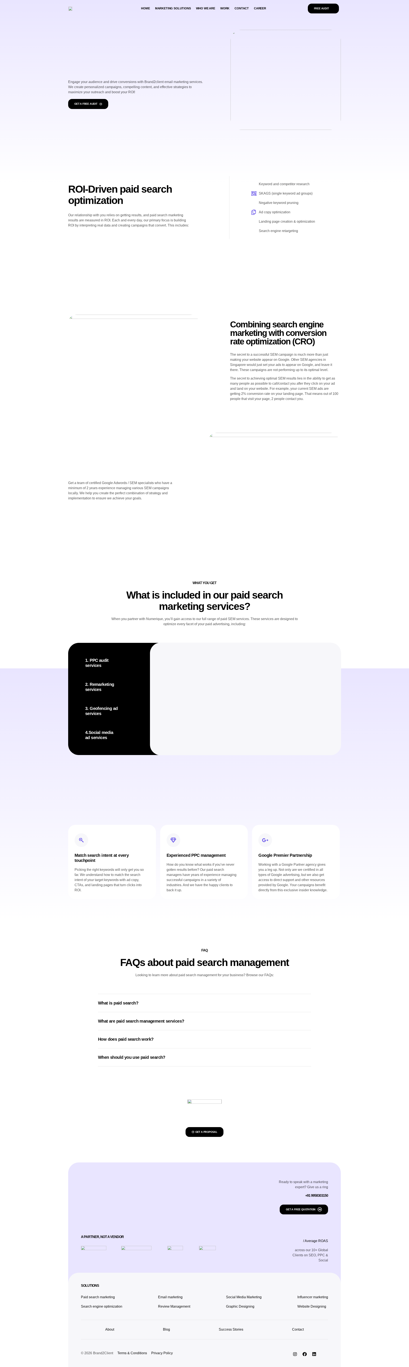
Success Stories (231, 1329)
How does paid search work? (125, 1039)
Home (145, 8)
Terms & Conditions (132, 1353)
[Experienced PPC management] (173, 840)
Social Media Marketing (244, 1297)
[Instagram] (295, 1354)
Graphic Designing (240, 1306)
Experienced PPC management (196, 855)
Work (224, 8)
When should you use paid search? (131, 1057)
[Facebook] (304, 1354)
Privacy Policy (162, 1353)
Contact (242, 8)
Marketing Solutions (173, 8)
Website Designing (311, 1306)
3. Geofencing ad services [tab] (101, 711)
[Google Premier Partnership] (265, 840)
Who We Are (205, 8)
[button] (204, 1003)
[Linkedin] (314, 1354)
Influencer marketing (312, 1297)
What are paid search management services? (141, 1021)
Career (260, 8)
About (109, 1329)
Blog (166, 1329)
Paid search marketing (98, 1297)
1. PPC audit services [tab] (97, 663)
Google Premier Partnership (285, 855)
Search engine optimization (101, 1306)
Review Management (174, 1306)
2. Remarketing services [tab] (99, 687)
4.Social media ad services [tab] (99, 735)
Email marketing (170, 1297)
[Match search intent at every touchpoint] (81, 840)
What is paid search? (118, 1003)
